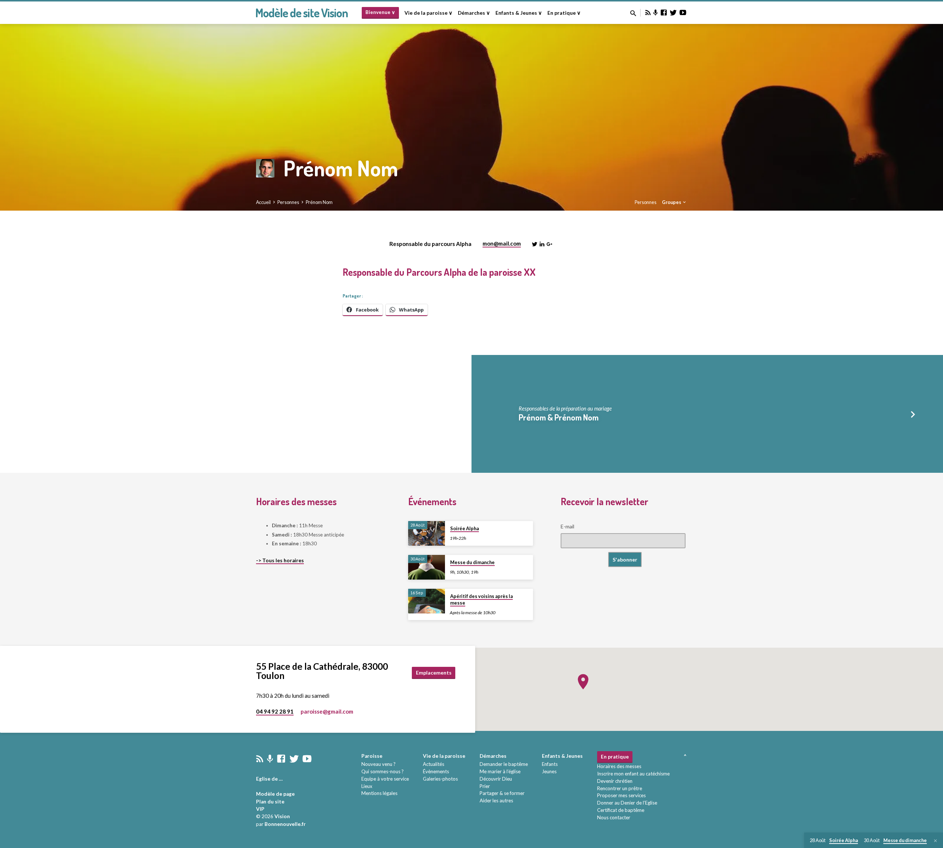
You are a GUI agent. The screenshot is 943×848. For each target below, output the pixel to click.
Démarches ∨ (474, 13)
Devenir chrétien (614, 781)
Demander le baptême (504, 764)
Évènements (436, 771)
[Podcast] (655, 12)
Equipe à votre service (385, 779)
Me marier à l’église (500, 771)
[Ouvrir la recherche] (633, 13)
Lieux (366, 786)
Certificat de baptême (620, 810)
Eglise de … (269, 779)
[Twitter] (673, 12)
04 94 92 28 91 (275, 711)
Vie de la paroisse (444, 756)
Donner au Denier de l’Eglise (627, 803)
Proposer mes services (621, 795)
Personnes (288, 202)
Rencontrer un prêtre (619, 788)
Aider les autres (496, 800)
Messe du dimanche (472, 562)
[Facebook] (664, 12)
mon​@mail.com (502, 243)
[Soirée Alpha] (426, 533)
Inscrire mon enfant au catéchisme (633, 774)
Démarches (493, 756)
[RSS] (648, 12)
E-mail (567, 526)
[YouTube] (683, 12)
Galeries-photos (440, 779)
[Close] (935, 841)
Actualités (433, 764)
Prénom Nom (319, 202)
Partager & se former (502, 793)
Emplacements (434, 672)
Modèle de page (275, 794)
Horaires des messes (619, 766)
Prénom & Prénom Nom (559, 417)
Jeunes (549, 771)
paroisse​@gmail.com (327, 711)
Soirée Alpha (464, 528)
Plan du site (270, 802)
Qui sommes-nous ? (382, 771)
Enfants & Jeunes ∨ (518, 13)
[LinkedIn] (542, 244)
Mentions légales (379, 793)
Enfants (550, 764)
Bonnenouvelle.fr (285, 824)
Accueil (263, 202)
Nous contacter (613, 817)
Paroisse (371, 756)
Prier (485, 786)
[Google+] (549, 244)
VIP (260, 809)
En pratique (615, 757)
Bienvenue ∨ (380, 12)
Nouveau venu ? (378, 764)
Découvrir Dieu (496, 779)
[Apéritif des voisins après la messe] (426, 601)
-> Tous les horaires (280, 560)
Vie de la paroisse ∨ (428, 13)
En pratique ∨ (564, 13)
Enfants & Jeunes (562, 756)
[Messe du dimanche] (426, 567)
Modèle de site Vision (301, 12)
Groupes (672, 202)
